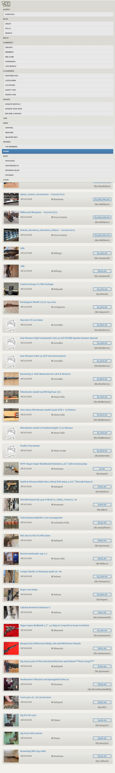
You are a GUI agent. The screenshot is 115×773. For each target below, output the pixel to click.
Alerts (6, 9)
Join (5, 118)
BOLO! (6, 38)
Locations (10, 85)
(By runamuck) (102, 258)
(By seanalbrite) (102, 527)
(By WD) (102, 707)
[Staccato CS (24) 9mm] (57, 325)
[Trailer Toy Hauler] (57, 451)
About (8, 24)
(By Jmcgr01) (102, 725)
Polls (8, 28)
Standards (10, 61)
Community (8, 42)
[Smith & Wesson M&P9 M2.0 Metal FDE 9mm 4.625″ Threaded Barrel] (57, 486)
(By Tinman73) (102, 581)
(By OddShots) (102, 204)
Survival (9, 128)
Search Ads (10, 95)
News (5, 123)
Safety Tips (10, 90)
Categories (10, 80)
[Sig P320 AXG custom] (57, 738)
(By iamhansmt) (102, 635)
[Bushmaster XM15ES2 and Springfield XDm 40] (57, 684)
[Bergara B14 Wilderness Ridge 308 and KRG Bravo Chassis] (57, 648)
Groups (8, 47)
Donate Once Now (13, 109)
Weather (9, 132)
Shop (5, 156)
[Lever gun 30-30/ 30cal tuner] (57, 702)
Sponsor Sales (12, 170)
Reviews (6, 142)
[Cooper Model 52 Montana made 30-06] (57, 576)
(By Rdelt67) (102, 491)
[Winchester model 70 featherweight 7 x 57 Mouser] (57, 433)
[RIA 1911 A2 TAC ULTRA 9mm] (57, 540)
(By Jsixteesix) (102, 455)
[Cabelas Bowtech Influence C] (57, 612)
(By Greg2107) (102, 312)
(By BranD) (102, 473)
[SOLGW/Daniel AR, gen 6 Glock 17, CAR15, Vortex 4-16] (57, 504)
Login (6, 180)
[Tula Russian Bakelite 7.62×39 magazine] (57, 522)
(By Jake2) (102, 509)
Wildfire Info (11, 137)
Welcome (9, 57)
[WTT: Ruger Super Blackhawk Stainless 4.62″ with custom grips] (57, 469)
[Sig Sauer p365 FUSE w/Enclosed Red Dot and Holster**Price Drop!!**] (57, 666)
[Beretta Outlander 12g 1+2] (57, 558)
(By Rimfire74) (102, 330)
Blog (5, 19)
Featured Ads (11, 76)
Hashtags (9, 14)
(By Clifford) (102, 761)
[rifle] (57, 253)
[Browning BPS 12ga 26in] (57, 756)
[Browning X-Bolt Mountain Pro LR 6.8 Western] (57, 379)
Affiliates (10, 161)
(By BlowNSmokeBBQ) (99, 689)
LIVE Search (10, 66)
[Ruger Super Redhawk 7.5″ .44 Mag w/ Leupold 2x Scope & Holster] (57, 630)
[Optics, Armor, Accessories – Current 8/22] (57, 199)
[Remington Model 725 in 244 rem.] (57, 307)
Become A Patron (13, 113)
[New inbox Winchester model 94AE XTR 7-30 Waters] (57, 415)
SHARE (6, 151)
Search (8, 33)
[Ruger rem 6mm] (57, 594)
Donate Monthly (13, 104)
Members (9, 52)
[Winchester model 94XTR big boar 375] (57, 397)
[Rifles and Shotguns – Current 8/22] (57, 217)
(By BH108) (102, 294)
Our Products (12, 166)
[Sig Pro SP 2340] (57, 720)
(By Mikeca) (102, 563)
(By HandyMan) (102, 186)
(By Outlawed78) (102, 617)
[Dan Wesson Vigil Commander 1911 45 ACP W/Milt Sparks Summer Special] (57, 343)
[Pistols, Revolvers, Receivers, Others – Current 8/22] (57, 235)
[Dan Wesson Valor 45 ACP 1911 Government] (57, 361)
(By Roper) (102, 599)
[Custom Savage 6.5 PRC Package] (57, 289)
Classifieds (8, 71)
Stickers (9, 175)
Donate (6, 99)
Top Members (11, 147)
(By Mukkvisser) (102, 401)
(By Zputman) (102, 545)
